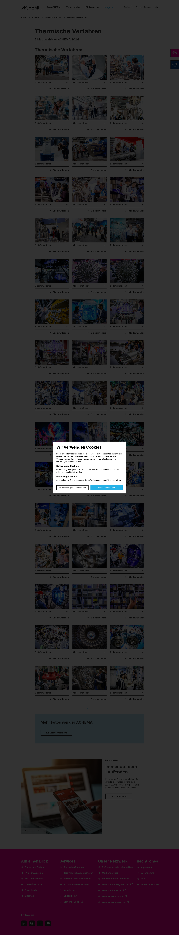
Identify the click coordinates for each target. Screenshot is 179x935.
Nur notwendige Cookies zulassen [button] (72, 488)
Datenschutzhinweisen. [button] (73, 456)
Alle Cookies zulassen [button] (106, 488)
